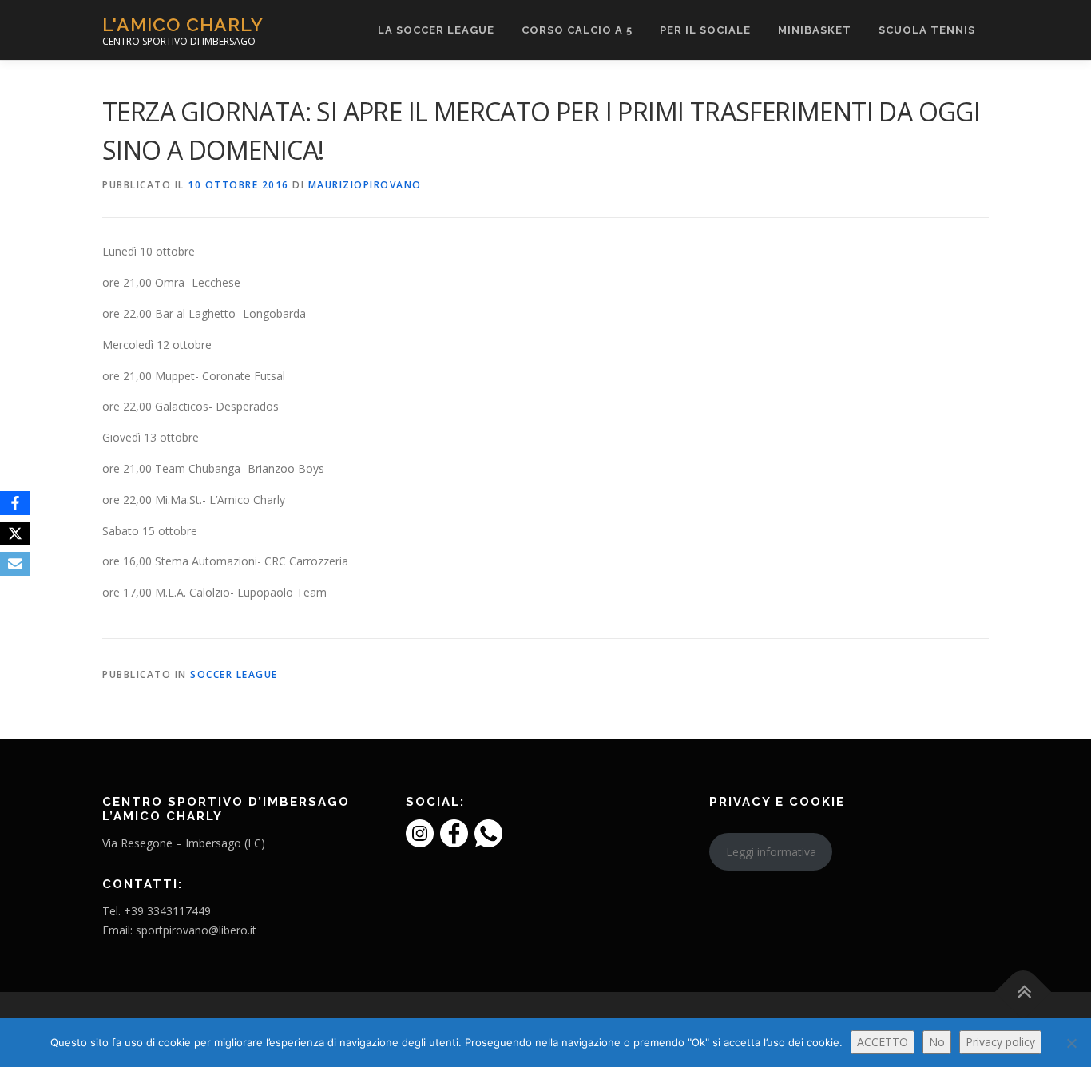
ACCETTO (882, 1041)
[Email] (15, 564)
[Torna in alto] (1023, 991)
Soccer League (234, 674)
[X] (15, 533)
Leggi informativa (771, 851)
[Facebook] (15, 503)
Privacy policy (1000, 1041)
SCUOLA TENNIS (927, 30)
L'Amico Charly (183, 24)
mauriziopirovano (365, 185)
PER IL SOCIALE (705, 30)
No (937, 1041)
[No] (1071, 1043)
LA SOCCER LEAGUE (436, 30)
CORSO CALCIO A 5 (577, 30)
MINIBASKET (814, 30)
